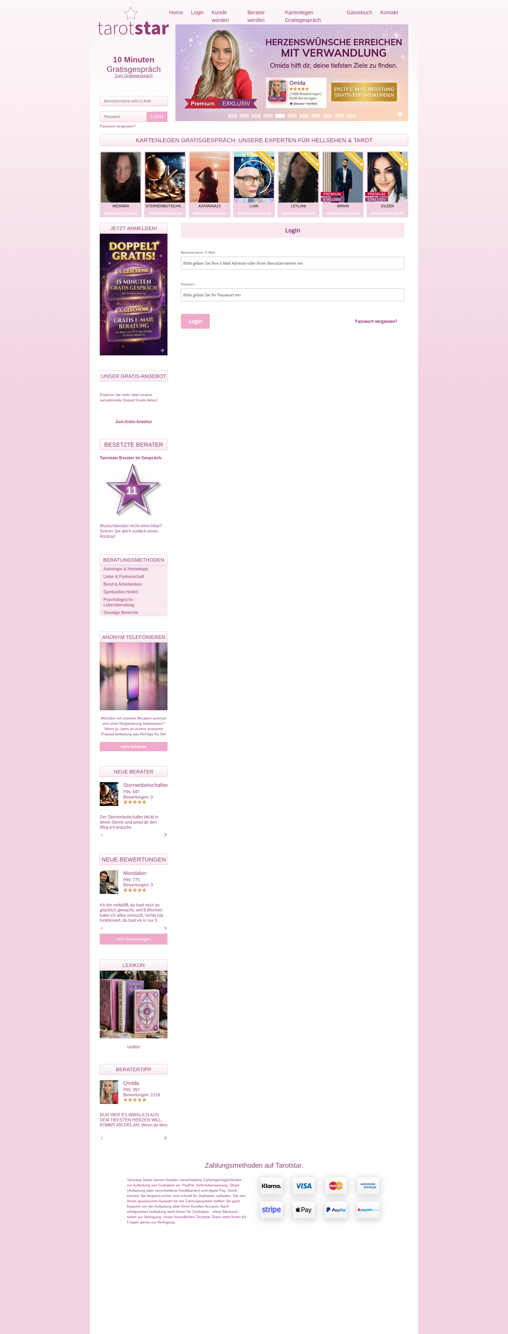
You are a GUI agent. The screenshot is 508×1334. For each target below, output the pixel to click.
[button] (291, 72)
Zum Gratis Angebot (134, 421)
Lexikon (133, 1046)
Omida (131, 1083)
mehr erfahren (134, 746)
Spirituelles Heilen (120, 592)
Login (197, 12)
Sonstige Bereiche (120, 612)
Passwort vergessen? (118, 126)
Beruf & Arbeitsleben (122, 584)
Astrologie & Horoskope (125, 569)
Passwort (187, 284)
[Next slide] (164, 835)
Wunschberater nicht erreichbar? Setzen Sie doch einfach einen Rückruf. (131, 531)
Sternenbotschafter (145, 785)
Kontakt (389, 12)
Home (176, 12)
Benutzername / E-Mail (198, 252)
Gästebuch (359, 12)
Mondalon (134, 873)
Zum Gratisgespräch (134, 76)
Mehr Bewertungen (134, 939)
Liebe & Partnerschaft (123, 576)
